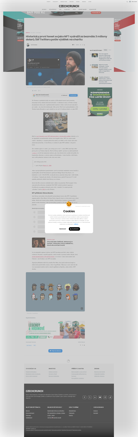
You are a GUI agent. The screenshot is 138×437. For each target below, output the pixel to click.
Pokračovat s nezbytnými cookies (82, 206)
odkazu (76, 224)
